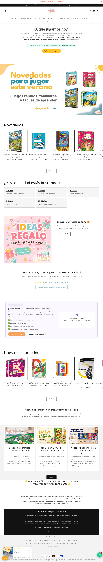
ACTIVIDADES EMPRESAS (62, 540)
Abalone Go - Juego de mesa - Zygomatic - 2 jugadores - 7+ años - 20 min (86, 383)
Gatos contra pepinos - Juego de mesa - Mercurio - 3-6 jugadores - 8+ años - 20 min (86, 156)
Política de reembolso (36, 559)
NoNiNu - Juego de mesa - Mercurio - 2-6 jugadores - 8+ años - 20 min (62, 382)
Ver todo (51, 171)
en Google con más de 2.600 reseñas (55, 282)
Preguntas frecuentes (46, 543)
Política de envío (72, 559)
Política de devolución (61, 543)
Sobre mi (74, 540)
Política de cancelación (52, 560)
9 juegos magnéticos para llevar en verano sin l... (19, 451)
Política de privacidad (49, 559)
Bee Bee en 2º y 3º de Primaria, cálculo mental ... (51, 451)
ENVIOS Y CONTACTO (31, 540)
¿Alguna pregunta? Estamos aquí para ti (51, 287)
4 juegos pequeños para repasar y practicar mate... (83, 451)
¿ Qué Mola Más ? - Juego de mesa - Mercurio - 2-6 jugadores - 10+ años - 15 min (39, 156)
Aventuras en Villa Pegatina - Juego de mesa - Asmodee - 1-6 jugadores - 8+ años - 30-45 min (15, 156)
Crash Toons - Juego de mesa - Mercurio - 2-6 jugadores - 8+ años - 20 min (62, 156)
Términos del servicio (61, 559)
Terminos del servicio (32, 543)
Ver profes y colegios (17, 334)
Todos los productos (51, 546)
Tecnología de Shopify (24, 559)
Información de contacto (90, 559)
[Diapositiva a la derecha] (55, 166)
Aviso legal (80, 559)
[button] (6, 11)
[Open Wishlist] (94, 11)
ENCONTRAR (64, 234)
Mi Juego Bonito (14, 559)
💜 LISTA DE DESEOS (46, 540)
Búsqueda (73, 543)
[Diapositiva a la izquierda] (48, 166)
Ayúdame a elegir (51, 51)
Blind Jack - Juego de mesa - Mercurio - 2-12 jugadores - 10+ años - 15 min (39, 382)
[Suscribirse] (64, 532)
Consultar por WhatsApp (36, 334)
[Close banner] (101, 2)
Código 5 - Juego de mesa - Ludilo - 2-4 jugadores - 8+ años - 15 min (15, 382)
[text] (51, 2)
